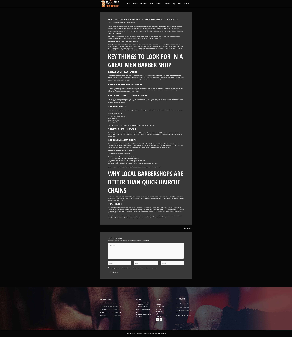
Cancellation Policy (161, 315)
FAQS (174, 4)
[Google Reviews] (161, 319)
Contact (186, 4)
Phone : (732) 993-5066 (143, 309)
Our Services (143, 4)
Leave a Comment (113, 22)
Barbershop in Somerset (183, 307)
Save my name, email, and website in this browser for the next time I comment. (133, 268)
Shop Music (167, 4)
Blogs (179, 4)
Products (158, 4)
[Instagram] (157, 319)
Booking (135, 4)
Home (128, 4)
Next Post (187, 228)
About (151, 4)
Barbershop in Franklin (182, 304)
